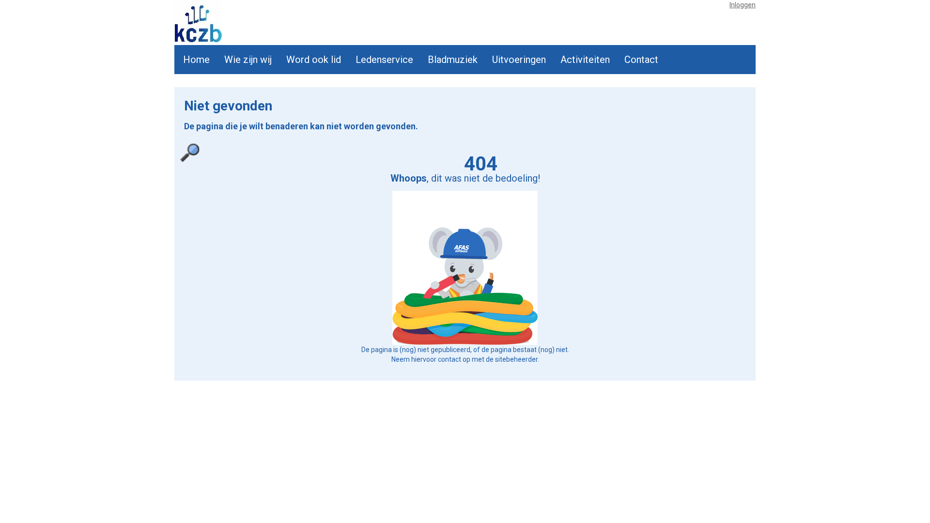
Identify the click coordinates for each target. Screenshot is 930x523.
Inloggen (742, 5)
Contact (641, 59)
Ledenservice (384, 59)
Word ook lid (313, 59)
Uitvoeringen (519, 59)
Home (196, 59)
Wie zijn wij (248, 59)
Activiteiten (585, 59)
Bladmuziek (453, 59)
